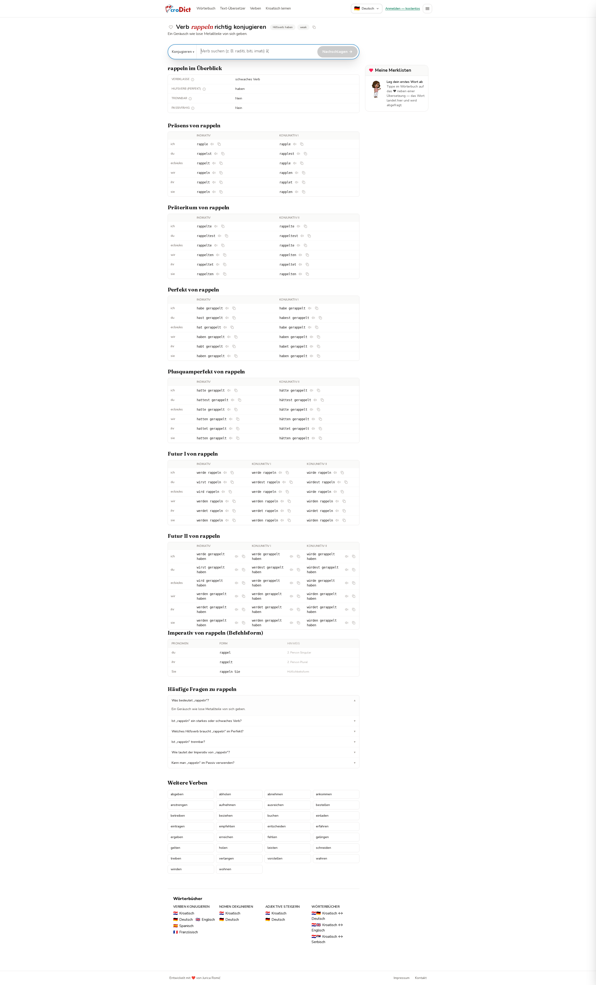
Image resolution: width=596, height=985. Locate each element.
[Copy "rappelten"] (224, 255)
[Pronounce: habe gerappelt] (227, 308)
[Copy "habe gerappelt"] (234, 308)
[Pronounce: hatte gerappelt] (229, 390)
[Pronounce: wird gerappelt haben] (236, 583)
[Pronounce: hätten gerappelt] (313, 419)
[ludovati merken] (171, 27)
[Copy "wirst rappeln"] (232, 482)
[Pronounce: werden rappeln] (227, 501)
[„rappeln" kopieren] (314, 27)
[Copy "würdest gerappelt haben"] (353, 569)
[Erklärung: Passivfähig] (192, 108)
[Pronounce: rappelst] (216, 153)
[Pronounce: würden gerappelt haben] (346, 596)
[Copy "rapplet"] (303, 182)
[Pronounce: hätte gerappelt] (311, 390)
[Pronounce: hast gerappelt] (227, 318)
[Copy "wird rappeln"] (230, 491)
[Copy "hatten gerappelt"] (237, 419)
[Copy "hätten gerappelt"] (320, 419)
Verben (255, 8)
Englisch (205, 919)
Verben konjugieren (191, 906)
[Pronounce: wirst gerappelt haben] (236, 569)
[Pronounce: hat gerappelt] (225, 327)
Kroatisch (183, 913)
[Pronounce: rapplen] (296, 173)
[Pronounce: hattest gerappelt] (232, 400)
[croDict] (178, 8)
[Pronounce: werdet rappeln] (227, 511)
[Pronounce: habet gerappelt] (311, 346)
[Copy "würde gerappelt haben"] (353, 556)
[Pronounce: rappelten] (217, 255)
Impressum (402, 978)
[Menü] (427, 8)
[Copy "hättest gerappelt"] (322, 400)
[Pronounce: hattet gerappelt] (231, 428)
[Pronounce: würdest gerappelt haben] (346, 569)
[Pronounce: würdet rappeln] (337, 511)
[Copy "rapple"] (219, 144)
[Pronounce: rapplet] (296, 182)
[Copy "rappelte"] (223, 226)
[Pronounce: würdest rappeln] (339, 482)
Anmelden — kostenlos (402, 8)
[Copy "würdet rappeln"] (344, 511)
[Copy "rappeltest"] (226, 236)
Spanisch (183, 925)
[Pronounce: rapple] (212, 144)
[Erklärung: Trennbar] (190, 98)
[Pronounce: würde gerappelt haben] (346, 556)
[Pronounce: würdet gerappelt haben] (346, 609)
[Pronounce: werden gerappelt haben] (236, 596)
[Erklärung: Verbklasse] (192, 79)
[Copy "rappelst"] (223, 153)
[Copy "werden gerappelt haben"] (243, 596)
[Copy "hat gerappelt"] (232, 327)
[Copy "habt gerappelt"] (234, 346)
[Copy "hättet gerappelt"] (320, 428)
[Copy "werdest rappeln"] (291, 482)
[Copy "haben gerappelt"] (236, 337)
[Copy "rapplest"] (305, 153)
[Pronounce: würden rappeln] (337, 501)
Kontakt (421, 978)
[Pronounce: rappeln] (214, 173)
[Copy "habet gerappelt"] (318, 346)
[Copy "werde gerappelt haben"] (243, 556)
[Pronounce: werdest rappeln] (284, 482)
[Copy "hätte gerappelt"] (318, 390)
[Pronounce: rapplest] (298, 153)
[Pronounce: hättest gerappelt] (315, 400)
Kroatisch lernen (278, 8)
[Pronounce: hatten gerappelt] (231, 419)
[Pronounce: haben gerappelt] (229, 337)
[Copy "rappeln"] (221, 173)
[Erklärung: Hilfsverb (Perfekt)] (204, 89)
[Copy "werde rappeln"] (232, 472)
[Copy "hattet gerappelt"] (237, 428)
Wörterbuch (205, 8)
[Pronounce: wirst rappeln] (225, 482)
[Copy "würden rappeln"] (344, 501)
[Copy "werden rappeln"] (234, 501)
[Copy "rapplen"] (303, 173)
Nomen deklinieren (236, 906)
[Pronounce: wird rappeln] (223, 491)
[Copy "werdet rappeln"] (234, 511)
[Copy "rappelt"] (221, 163)
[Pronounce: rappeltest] (219, 236)
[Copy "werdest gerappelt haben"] (298, 569)
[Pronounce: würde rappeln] (335, 472)
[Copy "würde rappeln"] (342, 472)
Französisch (185, 932)
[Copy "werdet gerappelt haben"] (243, 609)
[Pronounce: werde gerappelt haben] (236, 556)
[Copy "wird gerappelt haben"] (243, 583)
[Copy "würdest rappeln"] (346, 482)
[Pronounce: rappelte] (216, 226)
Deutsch (183, 919)
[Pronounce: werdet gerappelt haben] (236, 609)
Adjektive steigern (282, 906)
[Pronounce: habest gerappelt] (313, 318)
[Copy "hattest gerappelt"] (239, 400)
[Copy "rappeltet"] (224, 264)
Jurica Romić (211, 978)
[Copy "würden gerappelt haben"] (353, 596)
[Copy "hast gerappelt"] (234, 318)
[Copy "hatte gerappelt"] (236, 390)
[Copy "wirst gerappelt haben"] (243, 569)
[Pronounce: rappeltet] (217, 264)
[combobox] (256, 51)
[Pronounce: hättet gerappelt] (313, 428)
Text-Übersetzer (232, 8)
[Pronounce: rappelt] (214, 163)
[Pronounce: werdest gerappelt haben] (291, 569)
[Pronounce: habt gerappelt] (227, 346)
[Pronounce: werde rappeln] (225, 472)
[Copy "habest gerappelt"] (320, 318)
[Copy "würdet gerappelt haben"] (353, 609)
